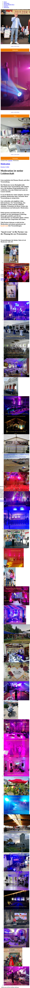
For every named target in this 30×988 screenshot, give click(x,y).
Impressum (14, 501)
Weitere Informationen (5, 501)
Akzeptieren (3, 500)
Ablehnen (8, 500)
